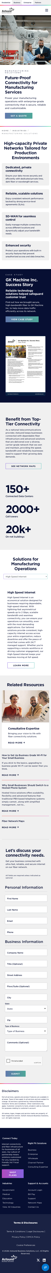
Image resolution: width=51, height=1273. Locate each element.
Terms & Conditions (16, 1231)
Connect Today (9, 1138)
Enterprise (27, 2)
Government (8, 1190)
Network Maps (35, 1202)
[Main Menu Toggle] (47, 10)
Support (32, 1198)
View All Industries (11, 1207)
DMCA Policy (33, 1237)
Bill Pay (31, 1194)
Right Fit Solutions (37, 1143)
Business (17, 2)
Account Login (35, 1190)
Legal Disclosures (35, 1231)
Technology (7, 1202)
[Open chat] (45, 1267)
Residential (6, 2)
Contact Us (33, 1207)
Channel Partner (36, 1162)
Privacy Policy (18, 1237)
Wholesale (33, 1158)
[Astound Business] (8, 10)
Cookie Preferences (25, 1245)
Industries (7, 1183)
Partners (38, 2)
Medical (6, 1194)
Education (7, 1198)
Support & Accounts (38, 1183)
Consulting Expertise (38, 1167)
